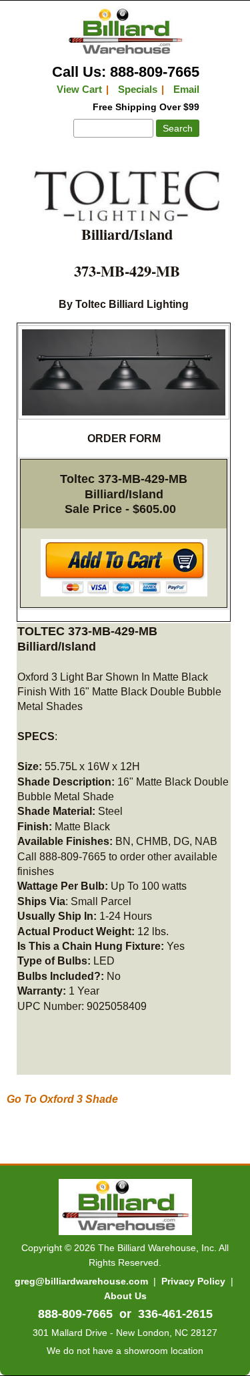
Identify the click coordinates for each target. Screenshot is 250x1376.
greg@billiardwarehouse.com (81, 1281)
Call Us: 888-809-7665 (125, 71)
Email (186, 89)
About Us (125, 1296)
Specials (137, 89)
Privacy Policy (193, 1281)
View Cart (79, 89)
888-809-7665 (75, 1314)
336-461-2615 (175, 1314)
